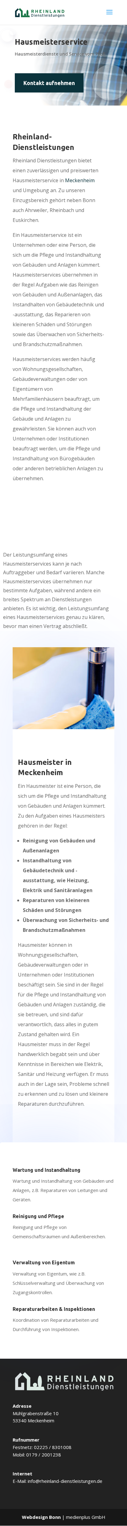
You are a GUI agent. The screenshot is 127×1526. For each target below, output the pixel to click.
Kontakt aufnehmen (49, 83)
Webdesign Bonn (41, 1517)
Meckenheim (80, 180)
